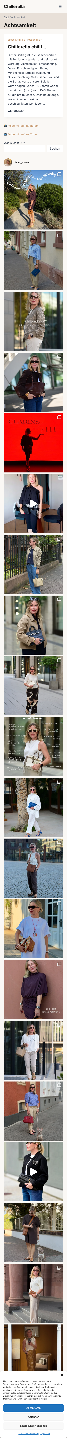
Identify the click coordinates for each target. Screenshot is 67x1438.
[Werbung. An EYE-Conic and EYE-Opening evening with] (33, 442)
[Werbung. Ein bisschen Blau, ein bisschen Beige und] (33, 260)
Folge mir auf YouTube (22, 134)
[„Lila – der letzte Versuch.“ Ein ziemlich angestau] (33, 989)
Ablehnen (33, 1416)
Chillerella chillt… (27, 47)
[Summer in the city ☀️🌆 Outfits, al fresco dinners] (33, 868)
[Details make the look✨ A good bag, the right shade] (33, 382)
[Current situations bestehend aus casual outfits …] (33, 564)
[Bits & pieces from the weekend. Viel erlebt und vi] (33, 1111)
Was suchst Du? (14, 143)
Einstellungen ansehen (33, 1425)
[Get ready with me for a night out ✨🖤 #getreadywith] (33, 503)
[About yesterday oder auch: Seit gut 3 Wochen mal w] (33, 1354)
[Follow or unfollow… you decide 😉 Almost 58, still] (33, 746)
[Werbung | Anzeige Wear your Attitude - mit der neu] (33, 1171)
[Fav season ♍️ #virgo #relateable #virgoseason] (33, 321)
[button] (62, 1375)
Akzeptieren (33, 1407)
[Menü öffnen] (60, 6)
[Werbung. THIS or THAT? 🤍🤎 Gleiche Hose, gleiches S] (33, 1050)
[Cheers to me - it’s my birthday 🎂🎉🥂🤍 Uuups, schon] (33, 199)
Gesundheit (35, 40)
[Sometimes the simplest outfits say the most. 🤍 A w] (33, 928)
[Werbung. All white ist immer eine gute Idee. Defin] (33, 807)
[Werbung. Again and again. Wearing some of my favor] (33, 1293)
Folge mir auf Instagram (23, 125)
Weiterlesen (18, 111)
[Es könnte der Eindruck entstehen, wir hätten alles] (33, 1232)
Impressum (45, 1433)
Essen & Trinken (17, 40)
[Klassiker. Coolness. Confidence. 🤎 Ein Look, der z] (33, 625)
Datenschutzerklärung (29, 1433)
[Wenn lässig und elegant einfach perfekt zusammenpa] (33, 685)
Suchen (55, 148)
